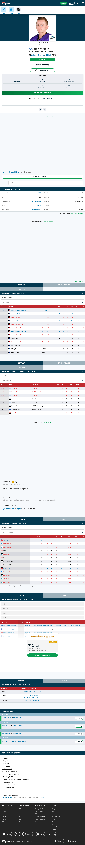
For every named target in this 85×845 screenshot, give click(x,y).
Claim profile (44, 70)
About (53, 811)
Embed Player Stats (76, 281)
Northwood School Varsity (18, 310)
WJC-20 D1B (45, 335)
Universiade (35, 413)
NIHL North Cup (36, 409)
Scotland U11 (15, 388)
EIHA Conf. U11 (36, 388)
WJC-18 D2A (45, 317)
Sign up (63, 3)
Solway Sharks (37, 55)
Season (21, 681)
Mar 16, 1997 (37, 193)
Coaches (21, 289)
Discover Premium (42, 655)
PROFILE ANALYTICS (47, 99)
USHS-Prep (45, 314)
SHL (19, 814)
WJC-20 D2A (45, 328)
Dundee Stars (15, 338)
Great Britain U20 (16, 328)
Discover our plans (42, 93)
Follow (42, 59)
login (19, 508)
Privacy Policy (56, 816)
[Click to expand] (83, 599)
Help (53, 814)
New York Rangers (40, 816)
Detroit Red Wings (40, 811)
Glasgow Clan (17, 717)
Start (3, 172)
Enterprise (55, 827)
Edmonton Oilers (40, 814)
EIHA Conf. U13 (36, 392)
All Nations (5, 822)
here (42, 797)
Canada (4, 811)
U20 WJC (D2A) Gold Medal (30, 697)
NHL (19, 809)
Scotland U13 (15, 392)
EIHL (43, 338)
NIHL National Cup (37, 406)
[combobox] (9, 183)
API (53, 822)
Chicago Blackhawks (40, 809)
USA (3, 814)
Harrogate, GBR (36, 201)
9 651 (33, 99)
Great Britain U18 (16, 317)
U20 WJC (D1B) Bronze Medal (31, 701)
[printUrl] (44, 109)
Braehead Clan (15, 345)
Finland (4, 816)
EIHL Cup (34, 399)
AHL (19, 816)
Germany (4, 819)
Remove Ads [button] (48, 116)
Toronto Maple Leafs (41, 822)
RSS (53, 824)
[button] (42, 59)
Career (54, 829)
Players (21, 596)
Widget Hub (55, 809)
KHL (19, 811)
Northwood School (16, 314)
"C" (26, 331)
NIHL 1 (48, 55)
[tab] (21, 285)
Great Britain (15, 413)
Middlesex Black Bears (17, 321)
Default (21, 285)
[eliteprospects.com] (6, 3)
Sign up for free (8, 508)
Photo (53, 819)
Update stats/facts (43, 177)
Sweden (4, 809)
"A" (23, 324)
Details (79, 718)
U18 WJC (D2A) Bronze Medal (31, 695)
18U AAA (44, 310)
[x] (40, 109)
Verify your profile (7, 797)
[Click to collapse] (83, 293)
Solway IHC (13, 172)
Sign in (71, 3)
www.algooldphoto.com (42, 45)
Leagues (21, 519)
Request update (77, 213)
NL (19, 822)
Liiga (19, 819)
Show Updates (42, 65)
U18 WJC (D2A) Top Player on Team (33, 692)
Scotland (38, 205)
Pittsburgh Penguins (41, 819)
